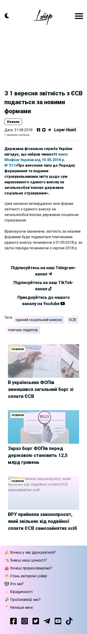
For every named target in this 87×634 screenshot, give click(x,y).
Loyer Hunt (65, 129)
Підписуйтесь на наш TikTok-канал (43, 285)
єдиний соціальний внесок (39, 320)
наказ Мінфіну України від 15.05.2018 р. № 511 (36, 160)
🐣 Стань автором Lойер (25, 576)
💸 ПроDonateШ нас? (22, 599)
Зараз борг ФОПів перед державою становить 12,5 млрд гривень (38, 455)
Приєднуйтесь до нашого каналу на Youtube (43, 300)
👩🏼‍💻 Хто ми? (14, 584)
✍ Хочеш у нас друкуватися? (30, 552)
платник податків (23, 330)
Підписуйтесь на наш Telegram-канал (43, 270)
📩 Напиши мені (18, 607)
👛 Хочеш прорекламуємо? (28, 568)
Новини (13, 122)
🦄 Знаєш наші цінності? (25, 560)
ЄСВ (72, 320)
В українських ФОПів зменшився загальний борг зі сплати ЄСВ (40, 389)
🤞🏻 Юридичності (18, 592)
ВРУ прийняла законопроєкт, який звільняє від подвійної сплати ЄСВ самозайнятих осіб (42, 521)
